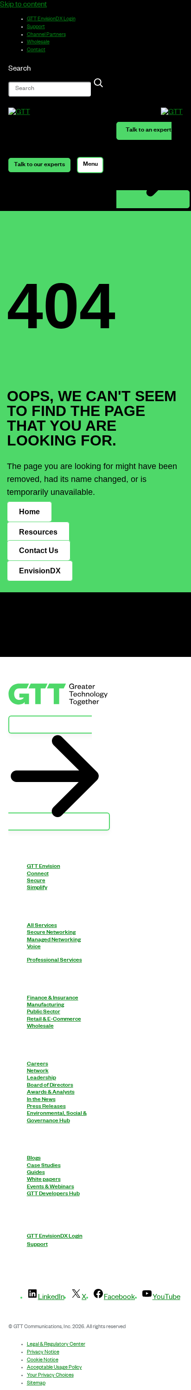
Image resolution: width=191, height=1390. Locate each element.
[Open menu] (90, 165)
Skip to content (23, 5)
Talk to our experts (39, 165)
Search (19, 69)
